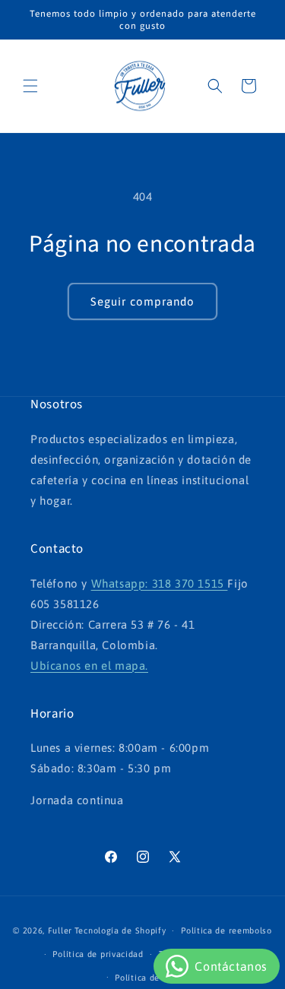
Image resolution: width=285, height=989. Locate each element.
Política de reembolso (226, 930)
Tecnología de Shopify (120, 930)
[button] (30, 86)
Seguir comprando (142, 301)
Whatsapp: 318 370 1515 (159, 583)
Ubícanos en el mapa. (89, 665)
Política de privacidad (97, 954)
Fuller (60, 930)
